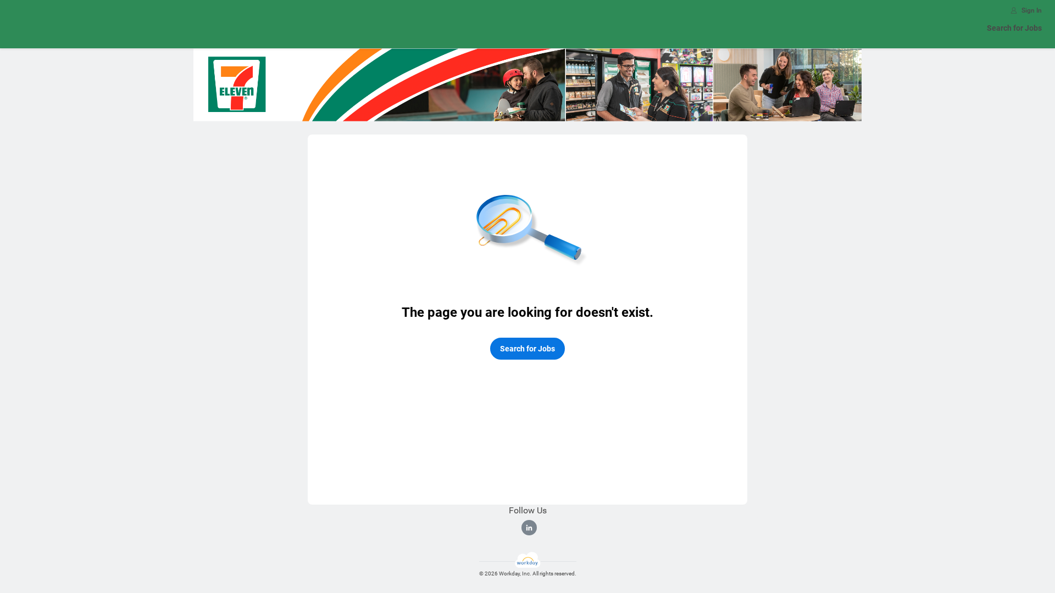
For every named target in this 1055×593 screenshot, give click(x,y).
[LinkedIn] (529, 527)
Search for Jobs (1014, 28)
